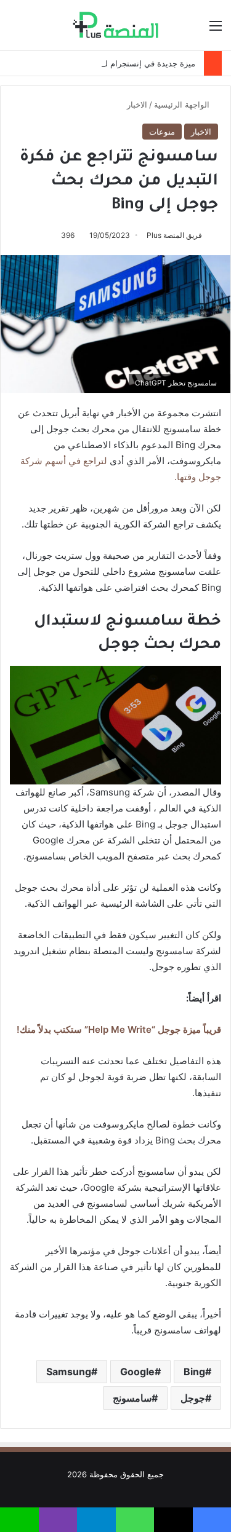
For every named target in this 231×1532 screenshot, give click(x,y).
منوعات (162, 131)
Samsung (68, 1371)
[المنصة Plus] (115, 25)
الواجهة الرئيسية (183, 104)
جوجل (192, 1398)
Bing (194, 1371)
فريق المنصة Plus (174, 235)
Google (137, 1371)
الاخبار (137, 104)
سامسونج (132, 1398)
